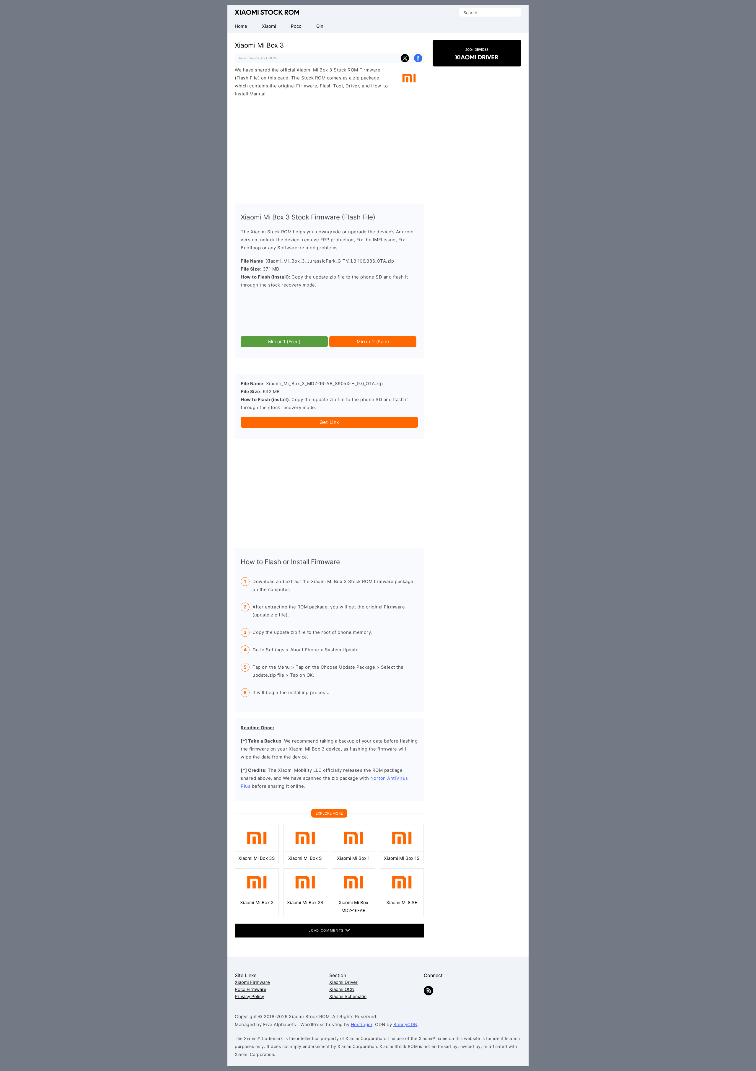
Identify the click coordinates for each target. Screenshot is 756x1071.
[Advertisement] (329, 149)
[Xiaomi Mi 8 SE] (401, 894)
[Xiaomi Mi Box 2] (256, 894)
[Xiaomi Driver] (477, 61)
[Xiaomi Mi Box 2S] (305, 894)
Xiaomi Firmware (252, 982)
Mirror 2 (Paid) (373, 341)
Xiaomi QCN (341, 989)
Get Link (329, 422)
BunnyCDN (405, 1024)
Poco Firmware (250, 989)
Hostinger (362, 1024)
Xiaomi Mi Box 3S (256, 858)
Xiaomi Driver (343, 982)
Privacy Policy (249, 996)
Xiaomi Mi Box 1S (402, 858)
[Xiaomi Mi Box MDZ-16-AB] (353, 894)
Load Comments (327, 930)
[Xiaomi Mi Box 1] (353, 850)
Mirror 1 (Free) (284, 341)
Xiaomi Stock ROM (267, 12)
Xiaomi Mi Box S (305, 858)
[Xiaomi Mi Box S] (305, 850)
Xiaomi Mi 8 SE (401, 902)
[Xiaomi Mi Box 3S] (256, 850)
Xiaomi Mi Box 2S (305, 902)
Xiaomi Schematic (347, 996)
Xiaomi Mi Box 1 (353, 858)
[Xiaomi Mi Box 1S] (401, 850)
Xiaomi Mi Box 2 (256, 902)
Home (242, 58)
